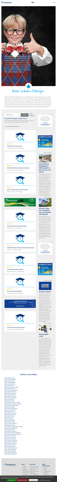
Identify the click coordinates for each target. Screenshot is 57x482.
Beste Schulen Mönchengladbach (12, 432)
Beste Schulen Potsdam (10, 444)
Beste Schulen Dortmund (10, 393)
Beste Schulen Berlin (9, 381)
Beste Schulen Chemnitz (10, 391)
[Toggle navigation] (33, 2)
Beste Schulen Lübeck (10, 425)
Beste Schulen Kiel (9, 417)
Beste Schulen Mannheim (11, 431)
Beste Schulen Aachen (10, 378)
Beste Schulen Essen (9, 400)
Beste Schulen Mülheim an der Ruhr (13, 434)
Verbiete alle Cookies (22, 480)
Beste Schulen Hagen (10, 406)
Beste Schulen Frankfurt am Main (12, 402)
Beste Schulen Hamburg (10, 410)
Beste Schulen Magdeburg (11, 428)
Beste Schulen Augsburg (10, 379)
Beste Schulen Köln (9, 419)
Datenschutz (26, 472)
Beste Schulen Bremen (10, 388)
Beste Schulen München (10, 435)
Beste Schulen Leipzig (10, 422)
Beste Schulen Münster (10, 437)
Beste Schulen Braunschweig (11, 387)
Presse (45, 469)
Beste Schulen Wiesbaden (11, 452)
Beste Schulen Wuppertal (11, 454)
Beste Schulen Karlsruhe (10, 414)
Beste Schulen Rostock (10, 446)
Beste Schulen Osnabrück (11, 443)
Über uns (45, 468)
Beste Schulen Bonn (9, 385)
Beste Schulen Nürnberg (10, 438)
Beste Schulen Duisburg (10, 396)
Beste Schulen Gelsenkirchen (11, 405)
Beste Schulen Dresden (10, 394)
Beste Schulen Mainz (9, 429)
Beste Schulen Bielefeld (10, 382)
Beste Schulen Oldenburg (11, 441)
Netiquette (25, 474)
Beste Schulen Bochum (10, 384)
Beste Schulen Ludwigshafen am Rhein (14, 426)
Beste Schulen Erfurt (9, 399)
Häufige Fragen (47, 471)
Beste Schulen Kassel (10, 416)
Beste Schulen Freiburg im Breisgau (13, 403)
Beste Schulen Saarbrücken (11, 447)
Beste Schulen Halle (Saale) (11, 408)
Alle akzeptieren (11, 480)
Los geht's (24, 115)
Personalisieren (33, 480)
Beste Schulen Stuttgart (10, 451)
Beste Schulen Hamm (10, 411)
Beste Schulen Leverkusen (11, 423)
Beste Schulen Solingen (10, 449)
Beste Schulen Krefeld (10, 420)
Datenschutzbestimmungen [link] (44, 480)
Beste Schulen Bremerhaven (11, 390)
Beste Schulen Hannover (10, 413)
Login (54, 2)
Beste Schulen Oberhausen (11, 440)
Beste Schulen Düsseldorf (11, 397)
